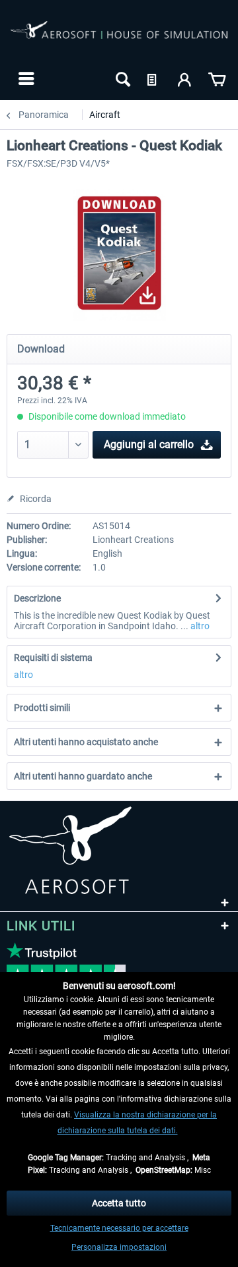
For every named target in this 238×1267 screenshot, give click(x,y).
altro (199, 626)
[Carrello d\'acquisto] (217, 78)
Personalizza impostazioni (119, 1247)
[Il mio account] (185, 78)
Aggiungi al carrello (149, 444)
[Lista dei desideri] (153, 78)
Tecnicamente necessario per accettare (119, 1228)
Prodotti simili (42, 707)
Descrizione (37, 598)
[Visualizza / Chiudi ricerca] (121, 78)
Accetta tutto (119, 1203)
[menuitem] (25, 78)
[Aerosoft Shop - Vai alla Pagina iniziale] (119, 38)
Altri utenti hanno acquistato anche (86, 742)
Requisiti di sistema (53, 657)
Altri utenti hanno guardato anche (83, 776)
